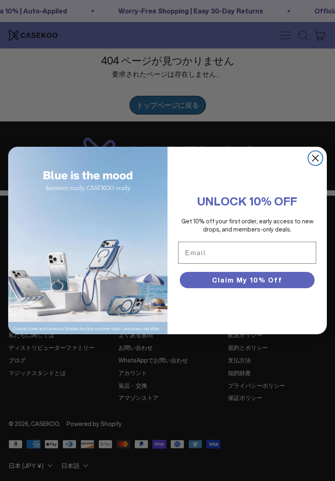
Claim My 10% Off (247, 280)
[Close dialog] (315, 158)
